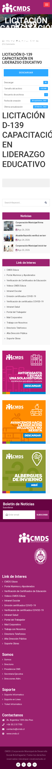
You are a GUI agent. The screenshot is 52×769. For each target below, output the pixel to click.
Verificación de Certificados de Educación (26, 280)
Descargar (26, 72)
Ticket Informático (13, 704)
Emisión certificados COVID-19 (21, 296)
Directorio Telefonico (17, 328)
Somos (7, 659)
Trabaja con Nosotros (17, 322)
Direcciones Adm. (12, 678)
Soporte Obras (14, 338)
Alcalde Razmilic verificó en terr (31, 235)
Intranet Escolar (14, 291)
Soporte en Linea (12, 699)
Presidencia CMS (12, 669)
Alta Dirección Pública (17, 333)
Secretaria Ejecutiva (13, 674)
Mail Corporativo (14, 317)
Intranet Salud (13, 307)
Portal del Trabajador (16, 312)
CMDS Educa (13, 270)
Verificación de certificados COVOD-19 (25, 301)
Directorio (9, 664)
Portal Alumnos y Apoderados (21, 275)
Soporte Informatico (14, 694)
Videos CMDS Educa (16, 285)
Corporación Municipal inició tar (31, 246)
